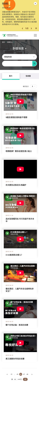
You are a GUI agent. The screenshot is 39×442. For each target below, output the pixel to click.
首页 (3, 42)
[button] (22, 28)
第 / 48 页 (16, 379)
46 (21, 374)
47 (24, 374)
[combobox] (19, 57)
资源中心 (10, 42)
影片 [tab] (10, 76)
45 (17, 374)
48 (27, 374)
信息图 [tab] (28, 76)
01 (11, 374)
